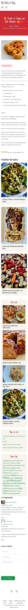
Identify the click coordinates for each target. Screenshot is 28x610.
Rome (17, 486)
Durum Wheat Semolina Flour (14, 465)
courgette (17, 463)
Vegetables (16, 493)
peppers (11, 478)
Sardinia (12, 488)
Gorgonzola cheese (15, 470)
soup (20, 488)
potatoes (12, 480)
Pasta (6, 477)
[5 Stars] (6, 152)
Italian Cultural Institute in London (13, 447)
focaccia (8, 468)
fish (4, 467)
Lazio (5, 472)
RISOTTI (12, 486)
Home (11, 26)
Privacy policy (5, 602)
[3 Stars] (4, 152)
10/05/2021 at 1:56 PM (7, 505)
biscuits (12, 461)
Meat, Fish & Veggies (6, 65)
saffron (6, 488)
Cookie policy (10, 602)
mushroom (15, 473)
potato (5, 481)
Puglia (11, 483)
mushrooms (6, 475)
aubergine (6, 461)
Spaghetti (6, 491)
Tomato (18, 491)
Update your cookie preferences (20, 602)
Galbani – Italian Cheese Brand (12, 444)
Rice (16, 483)
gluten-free (16, 468)
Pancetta (19, 475)
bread (17, 460)
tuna (5, 493)
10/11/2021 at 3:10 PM (7, 524)
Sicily (16, 488)
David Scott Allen (9, 502)
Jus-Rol (5, 441)
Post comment (8, 578)
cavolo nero (6, 463)
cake (21, 461)
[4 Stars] (5, 152)
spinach (13, 491)
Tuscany (10, 493)
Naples (13, 475)
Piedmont (18, 478)
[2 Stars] (3, 152)
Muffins (9, 473)
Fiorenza (7, 521)
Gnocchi (5, 470)
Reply (2, 517)
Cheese (12, 463)
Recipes (16, 26)
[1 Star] (1, 152)
